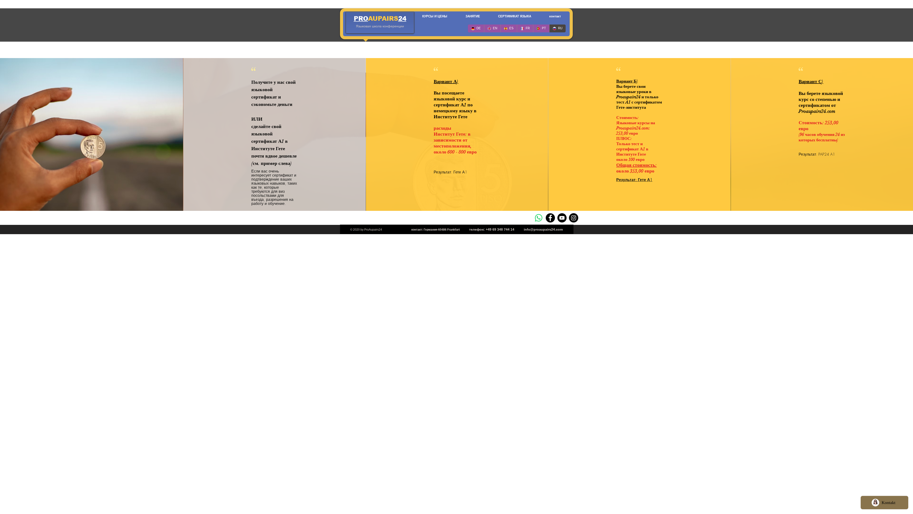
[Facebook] (550, 217)
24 (402, 18)
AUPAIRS (383, 18)
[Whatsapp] (538, 217)
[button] (434, 16)
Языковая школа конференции (380, 26)
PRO (361, 18)
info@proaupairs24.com (543, 229)
